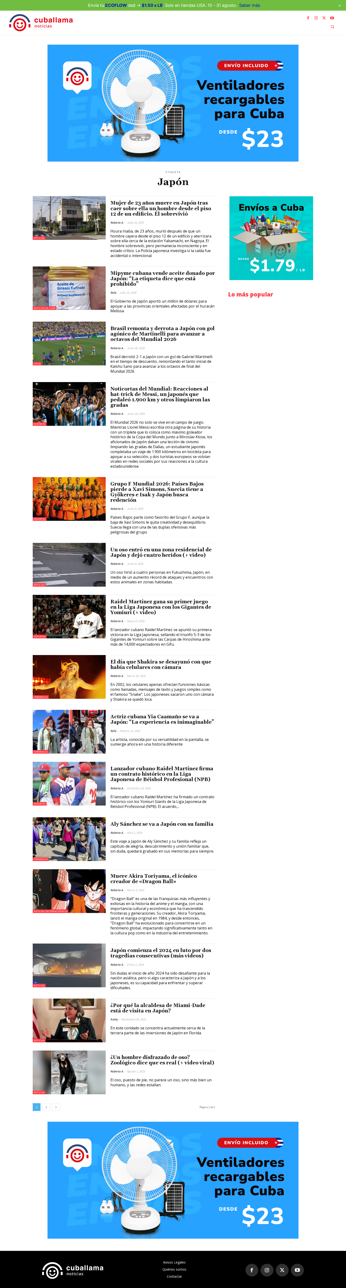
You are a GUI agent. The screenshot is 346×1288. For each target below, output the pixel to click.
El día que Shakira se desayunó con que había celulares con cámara (160, 665)
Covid (37, 363)
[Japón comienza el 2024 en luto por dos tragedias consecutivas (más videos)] (69, 965)
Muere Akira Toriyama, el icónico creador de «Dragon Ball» (153, 879)
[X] (324, 18)
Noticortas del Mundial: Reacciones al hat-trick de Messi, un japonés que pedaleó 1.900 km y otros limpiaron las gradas (160, 397)
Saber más (249, 5)
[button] (332, 26)
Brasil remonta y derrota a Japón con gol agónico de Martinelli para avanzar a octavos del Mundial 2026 (162, 334)
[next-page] (56, 1107)
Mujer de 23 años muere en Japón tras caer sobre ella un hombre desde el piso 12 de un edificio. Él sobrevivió (160, 208)
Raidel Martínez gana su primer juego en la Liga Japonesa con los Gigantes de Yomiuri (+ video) (160, 607)
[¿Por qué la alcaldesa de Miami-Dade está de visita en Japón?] (69, 1020)
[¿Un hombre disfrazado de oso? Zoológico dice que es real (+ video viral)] (69, 1072)
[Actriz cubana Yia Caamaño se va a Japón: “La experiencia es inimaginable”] (69, 732)
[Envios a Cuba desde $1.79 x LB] (271, 238)
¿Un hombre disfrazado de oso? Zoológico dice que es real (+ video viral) (162, 1060)
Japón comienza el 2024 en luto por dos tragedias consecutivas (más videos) (160, 953)
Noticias (39, 238)
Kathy (114, 1019)
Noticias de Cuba (45, 308)
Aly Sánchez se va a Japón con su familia (161, 824)
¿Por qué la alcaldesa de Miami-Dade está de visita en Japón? (157, 1008)
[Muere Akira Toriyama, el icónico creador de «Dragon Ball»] (69, 891)
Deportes (40, 424)
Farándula (41, 697)
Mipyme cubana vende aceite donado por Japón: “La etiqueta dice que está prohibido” (162, 278)
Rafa (113, 293)
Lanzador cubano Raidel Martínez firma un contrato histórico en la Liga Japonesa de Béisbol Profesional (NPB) (161, 774)
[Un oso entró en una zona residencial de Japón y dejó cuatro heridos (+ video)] (69, 565)
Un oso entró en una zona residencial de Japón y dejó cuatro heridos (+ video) (161, 552)
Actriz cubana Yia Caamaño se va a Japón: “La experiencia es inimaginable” (162, 719)
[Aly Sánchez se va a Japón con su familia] (69, 839)
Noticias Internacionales (51, 911)
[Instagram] (316, 18)
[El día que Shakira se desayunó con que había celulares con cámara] (69, 677)
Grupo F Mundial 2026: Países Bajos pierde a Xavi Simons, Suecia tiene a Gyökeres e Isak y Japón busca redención (157, 492)
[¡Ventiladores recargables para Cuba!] (173, 103)
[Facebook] (308, 18)
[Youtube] (332, 18)
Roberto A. (117, 223)
